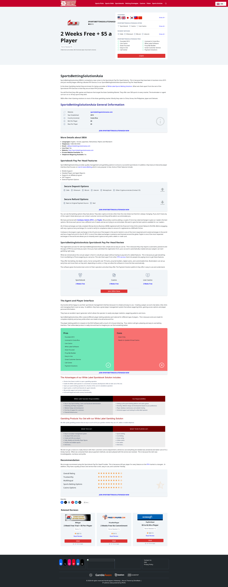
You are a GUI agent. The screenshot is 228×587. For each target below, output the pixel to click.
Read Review (78, 536)
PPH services (121, 257)
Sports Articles (157, 3)
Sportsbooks (119, 3)
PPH (148, 464)
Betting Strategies (131, 3)
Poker (149, 3)
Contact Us (147, 560)
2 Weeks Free (80, 284)
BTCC (92, 220)
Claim (141, 56)
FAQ (145, 562)
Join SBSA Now (114, 291)
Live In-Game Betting (85, 167)
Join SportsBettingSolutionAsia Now (114, 131)
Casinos (142, 3)
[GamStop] (133, 575)
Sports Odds (109, 3)
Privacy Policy (148, 564)
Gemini (87, 220)
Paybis (99, 220)
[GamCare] (119, 575)
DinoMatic (137, 581)
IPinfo (124, 583)
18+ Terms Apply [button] (79, 544)
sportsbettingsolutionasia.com (101, 112)
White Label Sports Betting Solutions (120, 86)
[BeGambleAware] (103, 575)
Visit (78, 541)
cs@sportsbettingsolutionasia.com (78, 146)
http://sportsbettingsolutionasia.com (80, 150)
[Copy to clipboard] (71, 47)
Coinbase (80, 220)
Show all (161, 17)
